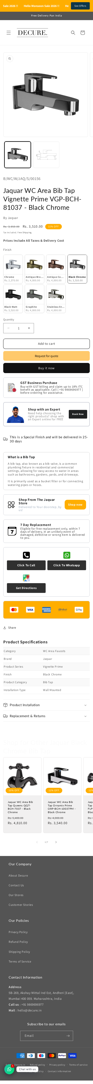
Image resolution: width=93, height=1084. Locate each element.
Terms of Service (20, 961)
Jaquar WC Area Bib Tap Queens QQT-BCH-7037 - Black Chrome (20, 807)
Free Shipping (25, 232)
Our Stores (16, 895)
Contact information (59, 1071)
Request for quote (46, 356)
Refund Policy (18, 942)
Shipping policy (35, 1071)
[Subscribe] (68, 1036)
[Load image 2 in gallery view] (46, 154)
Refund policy (37, 1064)
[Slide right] (56, 842)
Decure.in (19, 1064)
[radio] (13, 269)
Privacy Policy (18, 932)
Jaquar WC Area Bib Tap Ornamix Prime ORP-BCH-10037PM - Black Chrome (61, 807)
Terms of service (78, 1064)
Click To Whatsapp (66, 565)
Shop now (75, 504)
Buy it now (46, 368)
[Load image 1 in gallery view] (17, 154)
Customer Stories (21, 905)
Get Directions (26, 588)
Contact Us (16, 885)
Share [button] (12, 627)
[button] (8, 32)
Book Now (78, 414)
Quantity (8, 319)
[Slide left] (37, 842)
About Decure (18, 875)
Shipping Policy (19, 952)
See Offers (80, 5)
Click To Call (26, 565)
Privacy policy (57, 1064)
